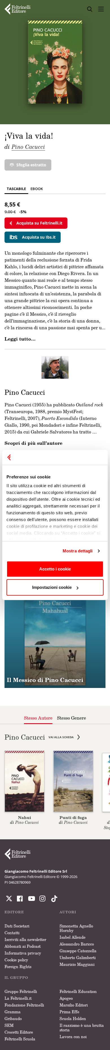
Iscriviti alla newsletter (25, 939)
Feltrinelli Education (78, 991)
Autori (68, 912)
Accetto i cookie (55, 569)
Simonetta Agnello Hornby (76, 928)
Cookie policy (16, 960)
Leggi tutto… (20, 339)
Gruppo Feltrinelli (21, 991)
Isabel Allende (72, 937)
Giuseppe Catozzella (78, 951)
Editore (14, 912)
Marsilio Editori (74, 1005)
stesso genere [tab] (71, 717)
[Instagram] (53, 898)
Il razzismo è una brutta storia (82, 1027)
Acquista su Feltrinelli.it (39, 223)
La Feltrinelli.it (18, 998)
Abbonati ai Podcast (23, 946)
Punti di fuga (73, 817)
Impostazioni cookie (52, 587)
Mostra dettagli (78, 550)
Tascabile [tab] (16, 188)
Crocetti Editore (19, 1032)
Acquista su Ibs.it (39, 237)
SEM (9, 1025)
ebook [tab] (36, 188)
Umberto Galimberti (78, 957)
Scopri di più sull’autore (33, 443)
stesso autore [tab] (38, 717)
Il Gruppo (16, 977)
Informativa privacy (23, 953)
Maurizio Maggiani (77, 964)
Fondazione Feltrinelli (24, 1005)
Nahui (24, 817)
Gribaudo (13, 1018)
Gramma (13, 1012)
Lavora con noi (73, 1037)
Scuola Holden (73, 1018)
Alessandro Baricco (77, 944)
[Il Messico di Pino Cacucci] (55, 637)
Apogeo (66, 998)
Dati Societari (17, 926)
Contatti (12, 933)
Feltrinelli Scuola (20, 1039)
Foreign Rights (18, 967)
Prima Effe (69, 1012)
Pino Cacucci (28, 146)
